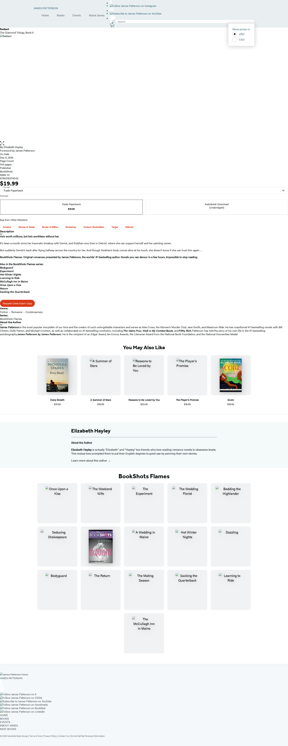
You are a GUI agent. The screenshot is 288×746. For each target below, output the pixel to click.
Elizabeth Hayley (91, 431)
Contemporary (34, 312)
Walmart (129, 227)
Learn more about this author (89, 460)
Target (115, 227)
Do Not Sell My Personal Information (87, 735)
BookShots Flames (11, 319)
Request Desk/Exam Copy (17, 303)
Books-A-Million (50, 227)
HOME (4, 715)
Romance (16, 312)
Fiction (4, 312)
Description (7, 231)
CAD (242, 39)
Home (45, 15)
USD (241, 34)
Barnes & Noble (26, 227)
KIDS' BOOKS (8, 729)
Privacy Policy (49, 735)
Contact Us (63, 735)
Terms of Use (35, 735)
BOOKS (4, 718)
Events (76, 15)
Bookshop (71, 227)
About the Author (10, 322)
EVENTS (5, 722)
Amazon (7, 227)
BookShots (6, 171)
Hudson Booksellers (94, 227)
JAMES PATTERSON (46, 8)
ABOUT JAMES (9, 725)
